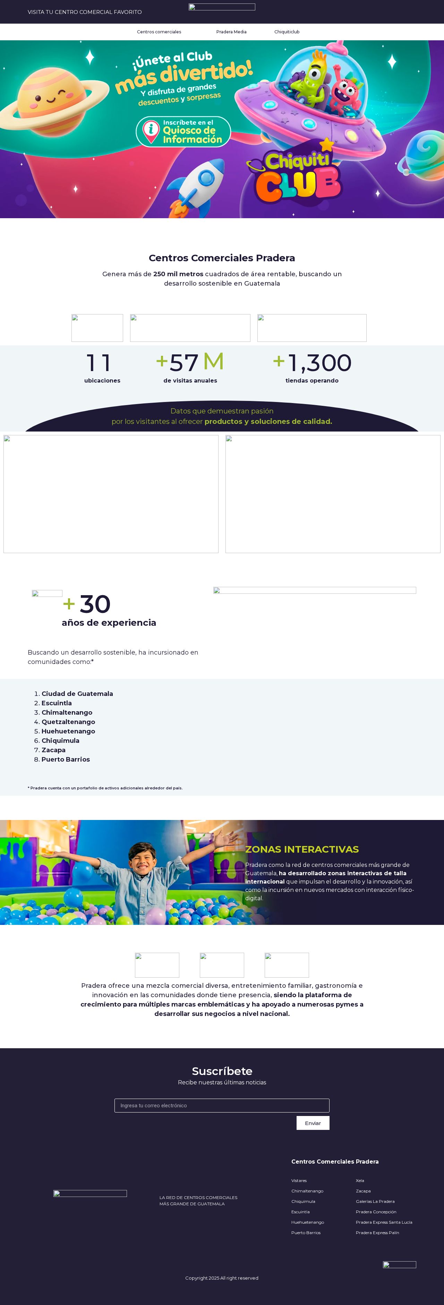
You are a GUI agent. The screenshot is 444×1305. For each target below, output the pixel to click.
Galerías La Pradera (375, 1201)
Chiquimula (303, 1201)
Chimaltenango (307, 1190)
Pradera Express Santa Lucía (384, 1222)
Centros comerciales (159, 31)
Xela (360, 1180)
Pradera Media (231, 31)
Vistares (299, 1180)
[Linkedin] (412, 12)
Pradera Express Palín (377, 1232)
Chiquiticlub (286, 31)
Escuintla (300, 1211)
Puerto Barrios (306, 1232)
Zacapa (363, 1190)
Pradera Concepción (376, 1211)
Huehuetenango (307, 1222)
